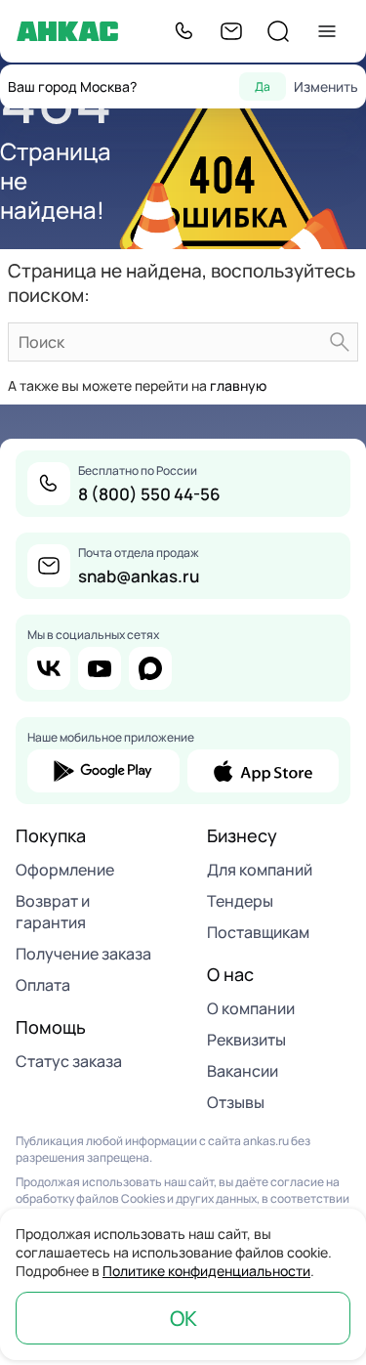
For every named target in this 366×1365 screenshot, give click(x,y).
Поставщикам (258, 932)
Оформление (65, 869)
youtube (99, 668)
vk (48, 668)
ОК (183, 1318)
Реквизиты (246, 1039)
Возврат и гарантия (53, 911)
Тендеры (240, 901)
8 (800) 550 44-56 (149, 494)
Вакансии (242, 1071)
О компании (251, 1008)
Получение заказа (83, 953)
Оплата (43, 985)
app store (263, 770)
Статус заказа (69, 1061)
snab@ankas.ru (138, 576)
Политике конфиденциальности (206, 1270)
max (150, 668)
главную (238, 385)
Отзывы (235, 1102)
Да (262, 86)
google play (103, 770)
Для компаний (259, 869)
